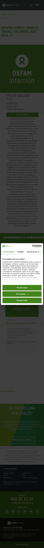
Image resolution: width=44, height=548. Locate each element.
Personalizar (21, 294)
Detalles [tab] (21, 252)
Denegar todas (22, 300)
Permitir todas (22, 287)
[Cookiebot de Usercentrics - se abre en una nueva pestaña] (32, 246)
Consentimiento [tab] (8, 252)
